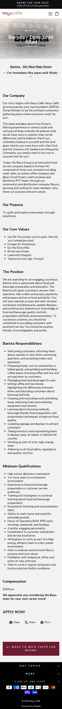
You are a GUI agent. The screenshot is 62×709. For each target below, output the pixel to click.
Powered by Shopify (31, 706)
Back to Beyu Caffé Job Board (33, 648)
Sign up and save (30, 681)
